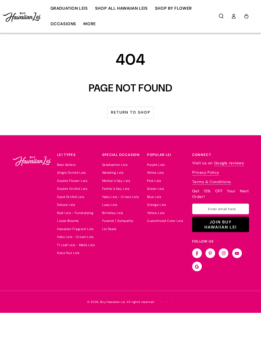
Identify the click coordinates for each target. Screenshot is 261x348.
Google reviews (229, 163)
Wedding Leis (113, 173)
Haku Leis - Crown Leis (75, 237)
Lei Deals (109, 229)
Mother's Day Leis (116, 181)
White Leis (155, 173)
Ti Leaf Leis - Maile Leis (76, 245)
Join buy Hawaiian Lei (220, 224)
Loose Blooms (68, 221)
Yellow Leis (155, 213)
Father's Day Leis (115, 189)
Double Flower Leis (72, 181)
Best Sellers (66, 165)
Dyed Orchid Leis (70, 197)
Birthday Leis (112, 213)
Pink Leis (154, 181)
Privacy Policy (205, 172)
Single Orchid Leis (71, 173)
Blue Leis (154, 197)
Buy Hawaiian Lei (112, 302)
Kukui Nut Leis (68, 253)
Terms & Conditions (211, 181)
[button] (221, 16)
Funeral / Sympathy (118, 221)
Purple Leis (156, 165)
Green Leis (155, 189)
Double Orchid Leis (72, 189)
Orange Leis (156, 205)
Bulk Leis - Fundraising (75, 213)
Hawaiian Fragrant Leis (75, 229)
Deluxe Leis (66, 205)
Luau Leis (109, 205)
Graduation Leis (115, 165)
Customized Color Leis (165, 221)
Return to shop (130, 112)
